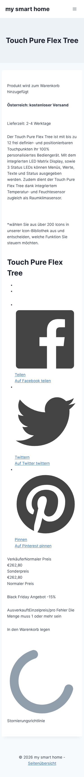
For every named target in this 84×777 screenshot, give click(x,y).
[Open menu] (74, 8)
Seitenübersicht (42, 763)
